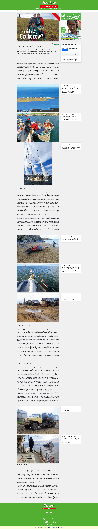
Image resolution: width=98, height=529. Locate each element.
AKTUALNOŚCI (43, 8)
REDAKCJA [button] (60, 8)
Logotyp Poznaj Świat (53, 522)
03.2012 (76, 39)
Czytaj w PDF (65, 49)
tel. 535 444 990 (45, 519)
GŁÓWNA (37, 8)
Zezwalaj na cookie (59, 527)
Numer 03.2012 (37, 11)
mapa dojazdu (46, 522)
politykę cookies (52, 527)
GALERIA (55, 8)
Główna (19, 11)
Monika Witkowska (26, 43)
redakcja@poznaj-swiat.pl (44, 518)
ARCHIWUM (49, 8)
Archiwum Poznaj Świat (27, 11)
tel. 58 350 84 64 (52, 519)
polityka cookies (49, 524)
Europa (57, 43)
